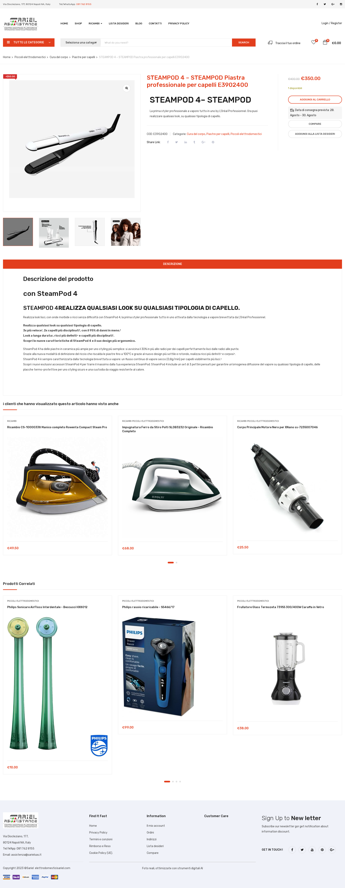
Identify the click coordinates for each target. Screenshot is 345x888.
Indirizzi (152, 839)
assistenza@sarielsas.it (26, 854)
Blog (138, 23)
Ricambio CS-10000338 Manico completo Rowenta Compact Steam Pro (57, 427)
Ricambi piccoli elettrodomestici (143, 421)
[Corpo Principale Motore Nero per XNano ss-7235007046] (287, 487)
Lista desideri (119, 23)
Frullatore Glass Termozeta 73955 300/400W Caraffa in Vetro (280, 607)
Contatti (155, 23)
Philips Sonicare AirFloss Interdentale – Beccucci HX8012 (47, 607)
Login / (326, 23)
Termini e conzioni (100, 839)
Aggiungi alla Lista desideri (315, 133)
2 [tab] (176, 562)
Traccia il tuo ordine (287, 43)
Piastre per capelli (83, 57)
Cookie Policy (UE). (101, 853)
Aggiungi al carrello (315, 99)
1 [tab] (171, 562)
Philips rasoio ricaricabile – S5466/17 (148, 607)
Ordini (150, 832)
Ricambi (94, 23)
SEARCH (243, 42)
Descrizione (172, 264)
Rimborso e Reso (100, 846)
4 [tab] (180, 781)
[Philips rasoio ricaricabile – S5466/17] (172, 667)
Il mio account (156, 826)
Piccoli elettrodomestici (30, 57)
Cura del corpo (59, 57)
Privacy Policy (178, 23)
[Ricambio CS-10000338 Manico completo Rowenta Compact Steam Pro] (57, 487)
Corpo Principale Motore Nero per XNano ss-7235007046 (277, 427)
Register (336, 23)
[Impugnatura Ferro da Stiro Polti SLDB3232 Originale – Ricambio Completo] (172, 487)
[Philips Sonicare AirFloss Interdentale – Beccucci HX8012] (57, 687)
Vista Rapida (58, 531)
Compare (315, 123)
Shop (78, 23)
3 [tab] (176, 781)
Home (64, 23)
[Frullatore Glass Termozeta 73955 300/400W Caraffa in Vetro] (287, 667)
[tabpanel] (57, 488)
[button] (325, 43)
